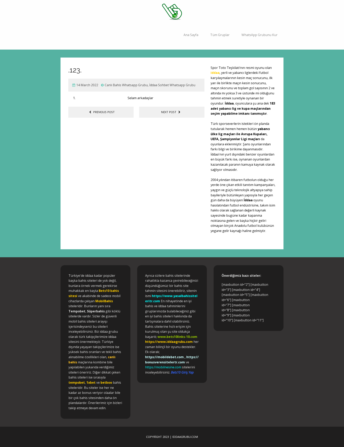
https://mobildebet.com (164, 357)
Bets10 (104, 291)
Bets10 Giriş (179, 372)
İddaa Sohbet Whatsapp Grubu (172, 85)
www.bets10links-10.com (177, 337)
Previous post (104, 112)
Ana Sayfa (191, 35)
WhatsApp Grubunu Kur (259, 35)
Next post (168, 112)
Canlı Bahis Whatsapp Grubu (126, 85)
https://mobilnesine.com (163, 367)
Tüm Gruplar (220, 35)
